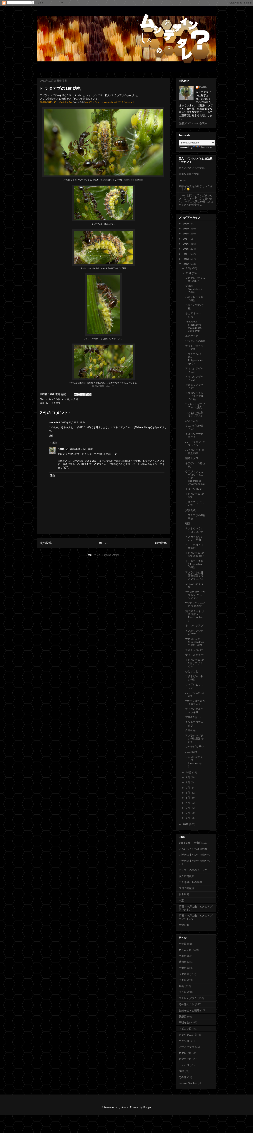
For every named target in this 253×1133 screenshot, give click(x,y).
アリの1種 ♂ (193, 717)
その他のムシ (186, 1004)
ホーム (103, 542)
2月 (188, 812)
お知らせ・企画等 (189, 1010)
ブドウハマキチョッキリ (194, 711)
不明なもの (191, 335)
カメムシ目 (55, 399)
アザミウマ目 (186, 1046)
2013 (186, 258)
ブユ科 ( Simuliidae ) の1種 (193, 289)
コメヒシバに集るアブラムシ (194, 414)
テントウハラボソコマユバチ (194, 530)
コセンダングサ (94, 95)
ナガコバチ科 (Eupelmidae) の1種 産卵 (194, 642)
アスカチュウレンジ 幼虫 (194, 538)
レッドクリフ (53, 403)
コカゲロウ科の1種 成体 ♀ (195, 279)
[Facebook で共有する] (86, 394)
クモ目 (183, 980)
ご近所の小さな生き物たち (194, 854)
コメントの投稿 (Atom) (106, 555)
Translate (206, 147)
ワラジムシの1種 (195, 340)
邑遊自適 (184, 924)
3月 (188, 807)
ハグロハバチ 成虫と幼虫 (194, 452)
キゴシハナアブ (194, 625)
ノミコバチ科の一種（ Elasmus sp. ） (194, 761)
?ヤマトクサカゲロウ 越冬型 (195, 605)
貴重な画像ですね (189, 174)
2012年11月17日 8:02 (81, 449)
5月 (188, 797)
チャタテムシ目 (188, 1034)
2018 (186, 233)
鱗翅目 (183, 961)
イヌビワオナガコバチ (194, 435)
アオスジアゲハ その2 (194, 378)
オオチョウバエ (194, 650)
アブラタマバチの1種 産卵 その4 (194, 738)
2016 (186, 243)
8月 (188, 782)
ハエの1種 (191, 751)
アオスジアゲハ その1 (194, 386)
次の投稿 (46, 542)
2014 (186, 253)
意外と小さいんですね (192, 167)
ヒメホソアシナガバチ (194, 632)
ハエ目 (65, 399)
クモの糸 (190, 730)
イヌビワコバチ (194, 488)
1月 (188, 817)
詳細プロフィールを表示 (193, 123)
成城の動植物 (186, 888)
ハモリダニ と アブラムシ (195, 443)
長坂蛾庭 (184, 894)
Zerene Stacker (188, 1083)
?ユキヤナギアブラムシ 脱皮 (195, 406)
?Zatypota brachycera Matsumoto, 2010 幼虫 (193, 326)
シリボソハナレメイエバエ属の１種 (194, 396)
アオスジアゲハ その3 (194, 370)
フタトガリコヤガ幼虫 (194, 348)
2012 (186, 263)
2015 (186, 248)
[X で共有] (82, 394)
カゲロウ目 (185, 1052)
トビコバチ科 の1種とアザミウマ (194, 663)
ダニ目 (183, 992)
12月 (189, 268)
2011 (186, 824)
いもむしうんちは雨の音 (193, 848)
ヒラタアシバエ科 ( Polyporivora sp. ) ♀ (194, 359)
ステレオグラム (188, 998)
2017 (186, 238)
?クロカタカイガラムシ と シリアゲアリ (195, 595)
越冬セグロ (191, 458)
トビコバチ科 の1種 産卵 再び (194, 555)
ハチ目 (74, 399)
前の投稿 (161, 542)
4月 (188, 802)
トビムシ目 (185, 1028)
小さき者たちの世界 (190, 882)
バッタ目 (184, 1040)
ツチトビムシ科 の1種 (194, 678)
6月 (188, 792)
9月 (188, 777)
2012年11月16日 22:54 (73, 422)
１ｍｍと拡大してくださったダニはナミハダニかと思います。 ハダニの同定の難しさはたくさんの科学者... (196, 200)
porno (182, 180)
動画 (181, 986)
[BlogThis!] (79, 394)
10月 (189, 772)
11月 (189, 273)
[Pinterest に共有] (89, 394)
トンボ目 (184, 1064)
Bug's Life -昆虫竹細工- (193, 842)
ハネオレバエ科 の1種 (194, 299)
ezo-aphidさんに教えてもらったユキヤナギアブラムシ (106, 383)
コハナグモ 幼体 (194, 746)
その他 (183, 1077)
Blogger (147, 1107)
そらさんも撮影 (78, 102)
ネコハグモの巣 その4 (194, 427)
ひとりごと (191, 420)
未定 (181, 900)
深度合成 (190, 510)
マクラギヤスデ (194, 655)
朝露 (187, 523)
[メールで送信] (75, 394)
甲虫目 (183, 967)
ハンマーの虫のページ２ (193, 870)
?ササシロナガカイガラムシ (195, 702)
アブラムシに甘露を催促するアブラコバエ (194, 575)
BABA (61, 449)
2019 (186, 228)
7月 (188, 787)
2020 (186, 223)
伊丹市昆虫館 (186, 876)
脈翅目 (183, 1016)
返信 (51, 435)
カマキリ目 (185, 1058)
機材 (181, 1071)
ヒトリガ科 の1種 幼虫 (194, 546)
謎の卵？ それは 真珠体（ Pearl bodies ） (194, 616)
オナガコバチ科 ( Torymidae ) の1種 (194, 564)
